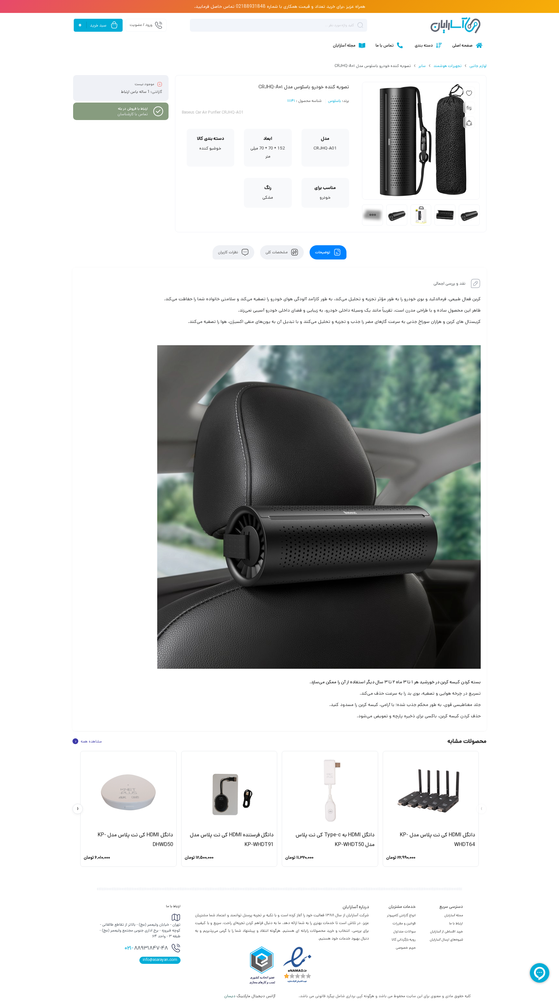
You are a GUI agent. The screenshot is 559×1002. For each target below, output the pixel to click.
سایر (422, 66)
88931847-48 (146, 948)
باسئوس (334, 101)
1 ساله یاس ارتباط (135, 91)
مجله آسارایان (453, 915)
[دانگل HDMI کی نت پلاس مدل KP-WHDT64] (431, 790)
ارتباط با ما (456, 923)
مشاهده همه (88, 741)
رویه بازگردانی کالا (403, 939)
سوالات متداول (404, 931)
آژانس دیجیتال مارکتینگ (250, 996)
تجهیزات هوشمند (447, 66)
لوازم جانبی (478, 66)
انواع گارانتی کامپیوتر (401, 915)
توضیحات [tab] (323, 252)
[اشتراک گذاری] (469, 122)
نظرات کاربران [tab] (228, 252)
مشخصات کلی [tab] (277, 252)
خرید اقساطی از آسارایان (446, 931)
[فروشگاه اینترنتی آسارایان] (455, 25)
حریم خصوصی (406, 947)
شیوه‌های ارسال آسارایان (446, 939)
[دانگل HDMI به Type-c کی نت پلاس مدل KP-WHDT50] (330, 790)
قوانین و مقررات (404, 923)
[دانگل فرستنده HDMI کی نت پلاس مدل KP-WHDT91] (229, 790)
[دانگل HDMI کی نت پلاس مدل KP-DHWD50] (128, 790)
